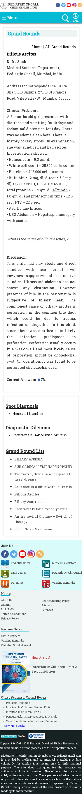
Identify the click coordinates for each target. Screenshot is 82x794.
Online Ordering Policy (56, 600)
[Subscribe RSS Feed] (80, 5)
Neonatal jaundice (27, 413)
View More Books (14, 725)
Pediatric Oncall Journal (16, 645)
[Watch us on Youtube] (69, 5)
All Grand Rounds (60, 46)
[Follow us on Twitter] (63, 5)
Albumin (60, 190)
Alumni (5, 604)
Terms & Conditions (13, 614)
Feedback (47, 610)
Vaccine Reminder (12, 640)
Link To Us (8, 609)
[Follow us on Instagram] (74, 5)
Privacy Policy (10, 618)
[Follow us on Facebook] (58, 5)
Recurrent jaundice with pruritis (39, 435)
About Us (6, 600)
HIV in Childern (10, 636)
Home (37, 46)
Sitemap (47, 605)
